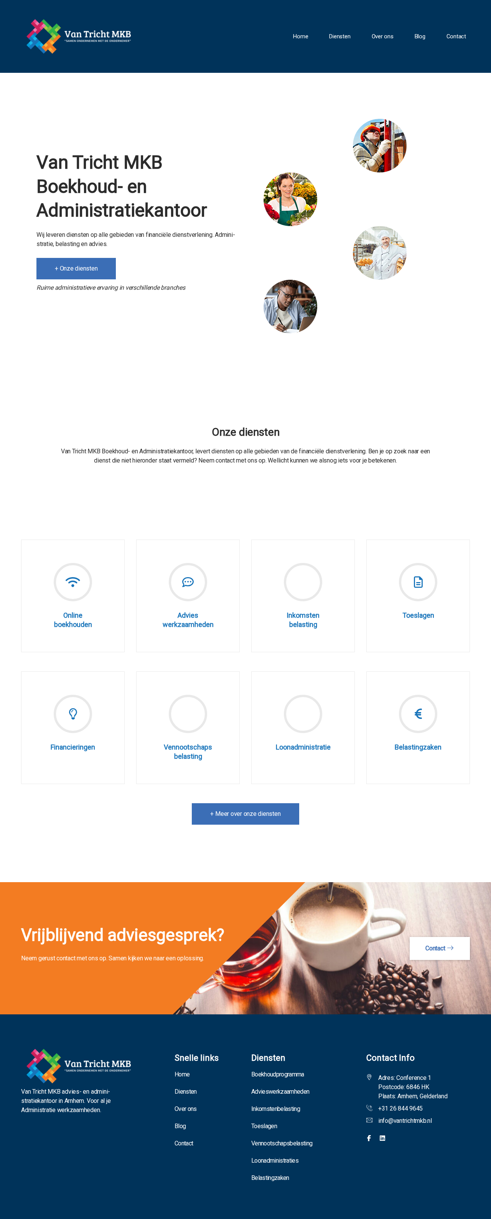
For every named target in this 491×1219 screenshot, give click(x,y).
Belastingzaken (270, 1177)
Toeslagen (264, 1126)
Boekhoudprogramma (277, 1074)
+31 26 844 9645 (400, 1108)
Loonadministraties (274, 1160)
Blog (420, 36)
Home (300, 36)
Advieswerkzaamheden (280, 1091)
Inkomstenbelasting (275, 1108)
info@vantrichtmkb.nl (405, 1120)
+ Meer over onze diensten (245, 813)
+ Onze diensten (76, 268)
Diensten (339, 36)
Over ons (383, 36)
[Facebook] (369, 1138)
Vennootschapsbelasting (281, 1143)
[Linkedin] (382, 1138)
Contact (456, 36)
